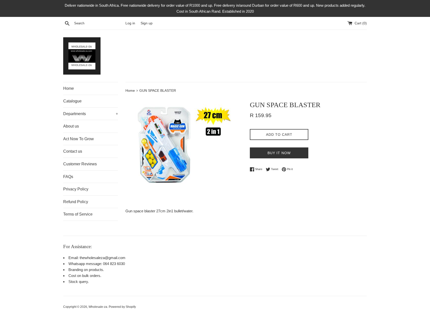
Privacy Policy (75, 189)
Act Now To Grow (78, 139)
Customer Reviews (80, 164)
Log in (130, 23)
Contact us (72, 151)
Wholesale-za (98, 307)
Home (68, 88)
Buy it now (279, 153)
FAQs (68, 177)
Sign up (147, 23)
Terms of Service (78, 214)
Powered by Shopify (122, 307)
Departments (90, 114)
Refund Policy (75, 202)
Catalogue (72, 101)
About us (71, 126)
